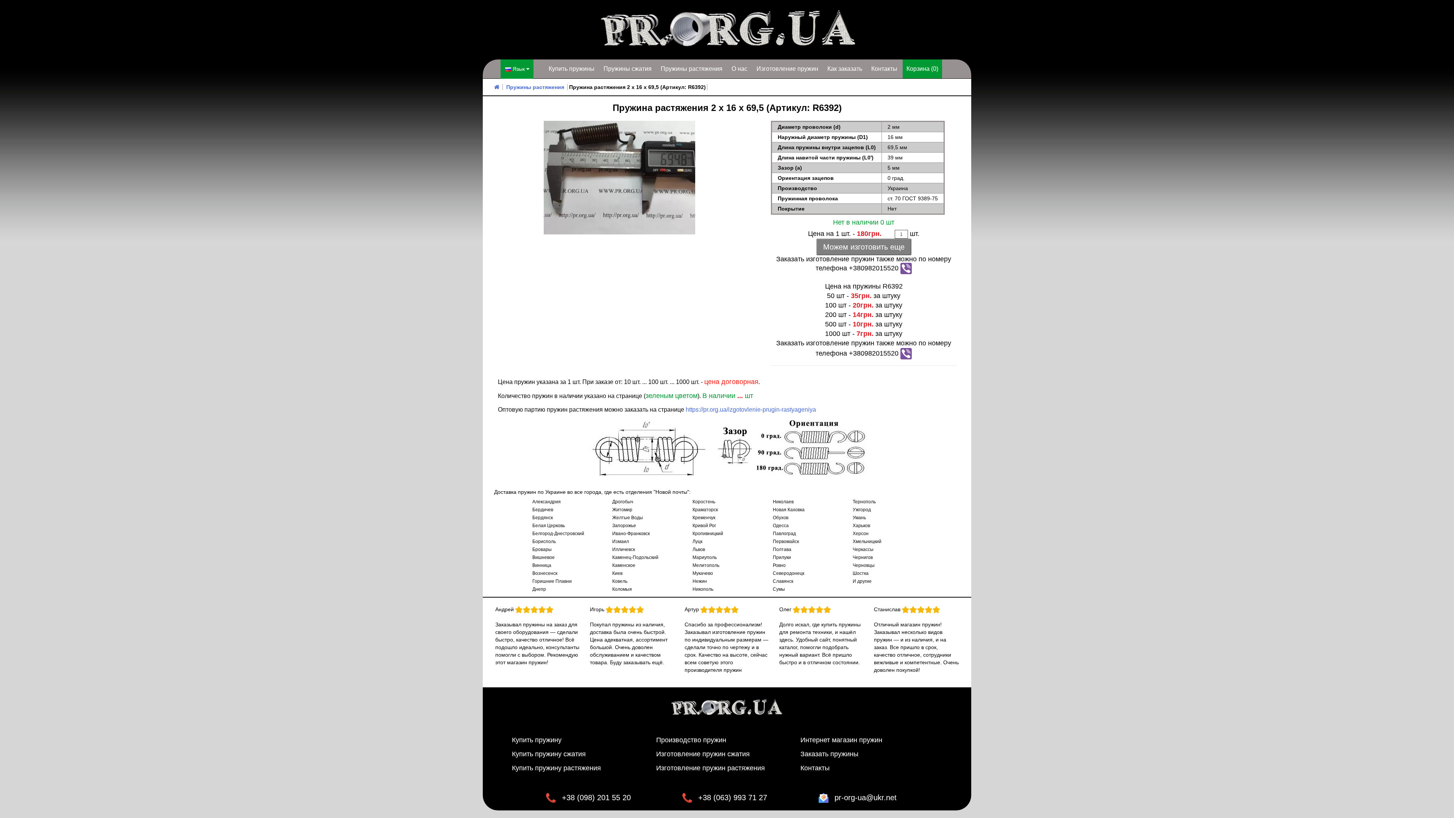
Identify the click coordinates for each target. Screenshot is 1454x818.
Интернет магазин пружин (841, 740)
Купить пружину (537, 740)
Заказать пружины (829, 754)
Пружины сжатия (628, 69)
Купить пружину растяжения (556, 768)
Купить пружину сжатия (549, 754)
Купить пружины (571, 69)
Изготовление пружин (787, 69)
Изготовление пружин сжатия (703, 754)
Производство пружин (691, 740)
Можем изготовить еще (864, 247)
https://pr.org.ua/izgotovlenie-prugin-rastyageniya (751, 409)
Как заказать (844, 69)
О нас (739, 69)
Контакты (884, 69)
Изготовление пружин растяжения (710, 768)
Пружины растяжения (691, 69)
